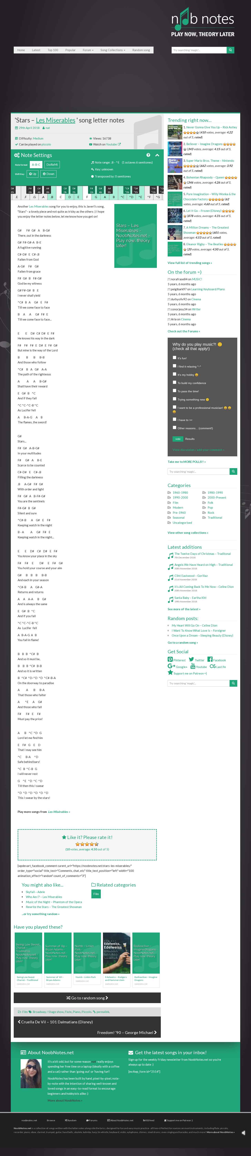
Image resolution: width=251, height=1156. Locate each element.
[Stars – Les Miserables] (135, 236)
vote (178, 438)
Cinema (196, 299)
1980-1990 (215, 492)
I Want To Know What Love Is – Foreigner (199, 630)
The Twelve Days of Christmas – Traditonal (203, 553)
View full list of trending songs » (190, 263)
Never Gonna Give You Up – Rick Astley (211, 127)
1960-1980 (180, 492)
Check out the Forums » (184, 331)
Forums (93, 1120)
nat (48, 128)
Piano (76, 1012)
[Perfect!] (96, 844)
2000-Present (217, 497)
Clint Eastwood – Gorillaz (191, 575)
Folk (210, 502)
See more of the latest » (184, 609)
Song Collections (112, 50)
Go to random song (87, 997)
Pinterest (179, 660)
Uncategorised (182, 522)
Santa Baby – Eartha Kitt (190, 597)
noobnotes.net (29, 1120)
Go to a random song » (183, 642)
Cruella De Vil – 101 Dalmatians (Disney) (56, 1021)
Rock (211, 512)
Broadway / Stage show (48, 1012)
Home (21, 50)
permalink (103, 1012)
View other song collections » (188, 532)
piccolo (46, 144)
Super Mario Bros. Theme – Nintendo (210, 160)
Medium (38, 138)
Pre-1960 (179, 512)
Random (71, 1120)
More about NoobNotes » (65, 1100)
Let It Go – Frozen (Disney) (203, 210)
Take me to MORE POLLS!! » (187, 461)
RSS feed (149, 1120)
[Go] (230, 50)
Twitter (199, 660)
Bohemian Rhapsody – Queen (205, 177)
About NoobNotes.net (121, 1120)
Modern (178, 507)
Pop (210, 507)
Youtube (111, 144)
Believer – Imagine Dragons (204, 144)
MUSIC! (197, 279)
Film (96, 894)
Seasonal (179, 517)
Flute (68, 1012)
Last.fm (221, 667)
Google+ (181, 667)
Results (190, 438)
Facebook (219, 660)
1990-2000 (180, 497)
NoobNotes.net (22, 1128)
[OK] (87, 844)
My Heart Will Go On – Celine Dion (194, 625)
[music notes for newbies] (203, 26)
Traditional (215, 517)
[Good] (92, 844)
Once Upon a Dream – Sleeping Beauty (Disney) (202, 635)
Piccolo (86, 1012)
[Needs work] (82, 844)
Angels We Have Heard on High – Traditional (204, 564)
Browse (51, 1120)
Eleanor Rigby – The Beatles (204, 244)
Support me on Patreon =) (190, 673)
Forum (87, 50)
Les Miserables (55, 120)
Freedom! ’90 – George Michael (125, 1032)
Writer (196, 309)
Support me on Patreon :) (180, 1120)
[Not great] (77, 844)
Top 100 (52, 50)
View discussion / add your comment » (198, 449)
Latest (36, 50)
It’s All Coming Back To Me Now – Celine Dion (204, 586)
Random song (141, 50)
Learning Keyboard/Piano (208, 289)
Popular (70, 50)
